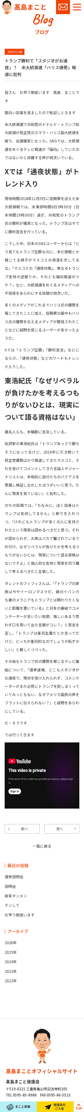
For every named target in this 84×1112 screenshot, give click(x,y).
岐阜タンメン (16, 895)
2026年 (11, 942)
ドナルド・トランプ (59, 124)
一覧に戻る (42, 846)
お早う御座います (20, 915)
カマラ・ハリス (48, 132)
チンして (12, 905)
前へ (24, 828)
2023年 (11, 971)
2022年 (11, 980)
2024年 (11, 961)
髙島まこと (30, 7)
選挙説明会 (14, 876)
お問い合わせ (63, 7)
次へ (59, 828)
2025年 (11, 952)
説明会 (10, 886)
